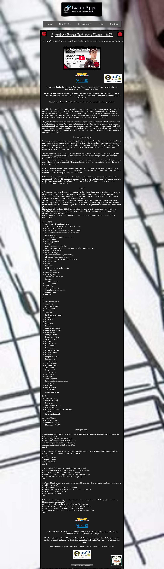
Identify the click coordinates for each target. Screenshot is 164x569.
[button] (82, 75)
